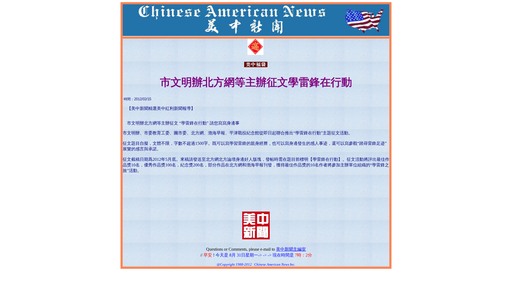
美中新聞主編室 (291, 249)
